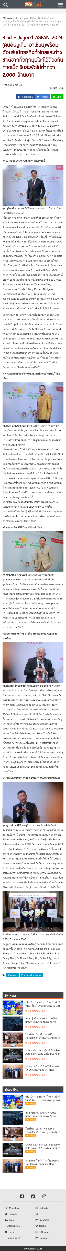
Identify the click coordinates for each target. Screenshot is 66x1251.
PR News (7, 18)
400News (13, 975)
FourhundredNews (31, 975)
